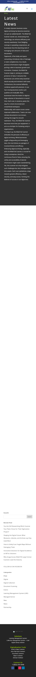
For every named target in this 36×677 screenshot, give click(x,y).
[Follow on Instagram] (19, 667)
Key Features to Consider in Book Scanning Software (18, 336)
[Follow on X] (16, 667)
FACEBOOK (18, 567)
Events (6, 590)
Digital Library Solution (17, 642)
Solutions (18, 636)
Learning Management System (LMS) (16, 593)
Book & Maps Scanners (18, 649)
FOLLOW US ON (9, 567)
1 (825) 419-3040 (18, 665)
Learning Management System (18, 638)
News (5, 604)
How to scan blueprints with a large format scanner (18, 382)
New (5, 600)
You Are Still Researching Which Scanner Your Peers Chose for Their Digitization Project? (17, 529)
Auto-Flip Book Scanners (18, 651)
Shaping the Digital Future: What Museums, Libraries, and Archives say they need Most (17, 538)
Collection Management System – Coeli (18, 640)
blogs (5, 576)
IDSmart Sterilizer (18, 658)
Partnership (7, 607)
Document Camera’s (18, 653)
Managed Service (9, 597)
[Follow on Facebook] (12, 667)
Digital (22, 234)
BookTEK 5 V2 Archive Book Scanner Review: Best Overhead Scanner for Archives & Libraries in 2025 (18, 226)
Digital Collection (9, 583)
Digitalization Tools (18, 647)
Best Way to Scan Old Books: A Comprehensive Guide (18, 475)
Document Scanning (24, 434)
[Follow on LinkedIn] (23, 667)
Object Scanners (18, 655)
